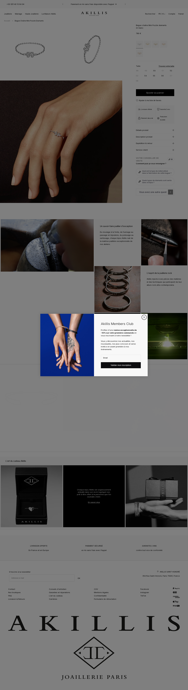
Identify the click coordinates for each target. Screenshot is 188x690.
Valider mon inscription (121, 365)
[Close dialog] (144, 317)
